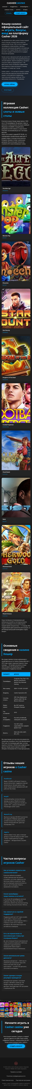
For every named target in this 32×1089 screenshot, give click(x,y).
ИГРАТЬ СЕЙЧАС (9, 84)
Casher (16, 3)
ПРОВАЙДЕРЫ (24, 6)
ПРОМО (25, 9)
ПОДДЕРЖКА (14, 6)
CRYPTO (18, 9)
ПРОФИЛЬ (9, 13)
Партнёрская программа (23, 1080)
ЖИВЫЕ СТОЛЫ (9, 9)
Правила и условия (16, 1072)
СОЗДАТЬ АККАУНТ (20, 13)
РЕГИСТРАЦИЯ (7, 90)
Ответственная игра (8, 1080)
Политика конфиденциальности (16, 1076)
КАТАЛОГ (5, 6)
